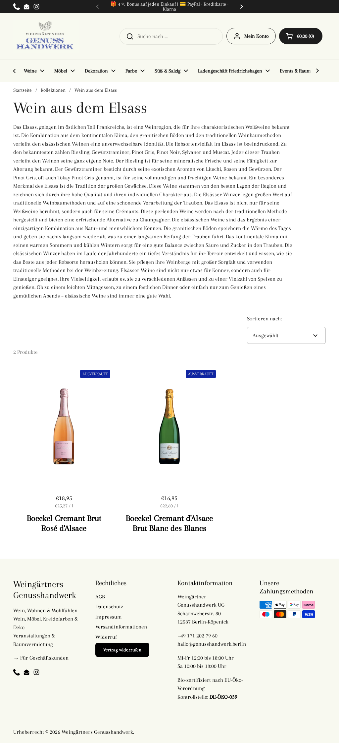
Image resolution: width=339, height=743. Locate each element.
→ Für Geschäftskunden (41, 658)
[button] (300, 36)
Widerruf (106, 637)
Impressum (108, 617)
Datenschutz (109, 606)
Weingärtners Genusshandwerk (97, 732)
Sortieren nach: (264, 318)
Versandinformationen (121, 627)
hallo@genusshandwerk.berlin (211, 644)
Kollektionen (53, 90)
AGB (100, 596)
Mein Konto (256, 36)
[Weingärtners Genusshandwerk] (46, 36)
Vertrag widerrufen (122, 649)
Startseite (22, 90)
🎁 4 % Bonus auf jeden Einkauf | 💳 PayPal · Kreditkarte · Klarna (169, 7)
